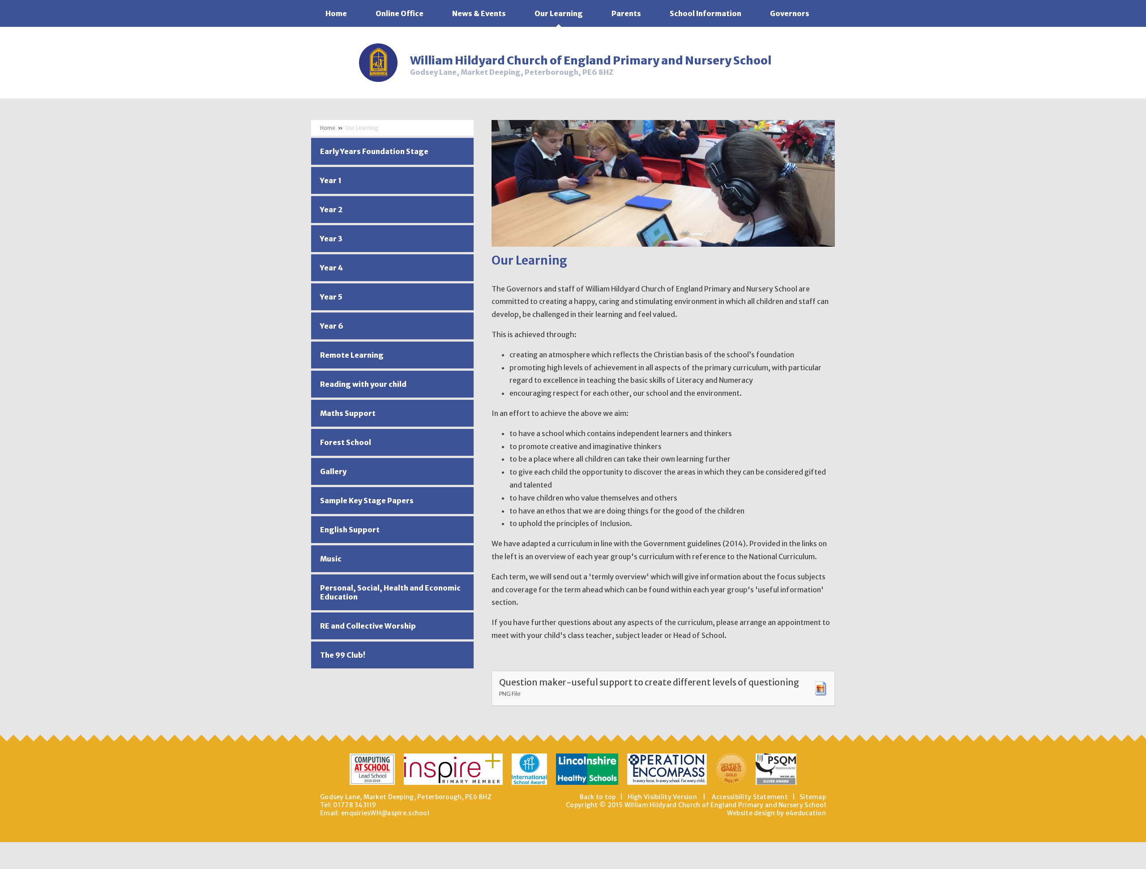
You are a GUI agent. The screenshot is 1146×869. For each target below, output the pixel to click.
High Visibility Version (662, 797)
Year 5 (331, 296)
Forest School (345, 442)
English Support (350, 529)
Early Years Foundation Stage (374, 151)
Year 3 (331, 238)
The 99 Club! (342, 655)
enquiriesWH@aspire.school (385, 813)
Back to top (598, 797)
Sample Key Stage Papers (367, 500)
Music (331, 558)
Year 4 (331, 267)
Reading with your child (363, 384)
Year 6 (331, 325)
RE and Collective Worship (368, 625)
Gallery (333, 471)
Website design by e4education (776, 813)
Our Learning (361, 127)
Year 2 (331, 209)
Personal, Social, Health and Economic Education (390, 592)
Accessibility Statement (750, 797)
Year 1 (331, 180)
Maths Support (348, 413)
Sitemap (813, 797)
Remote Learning (352, 355)
